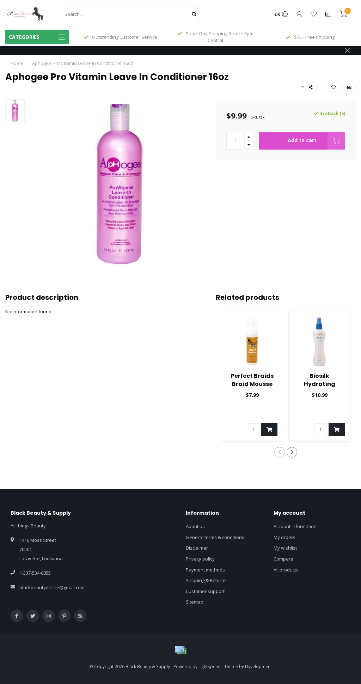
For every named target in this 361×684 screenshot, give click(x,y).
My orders (284, 537)
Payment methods (205, 570)
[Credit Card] (180, 650)
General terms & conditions (215, 537)
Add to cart (302, 140)
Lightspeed (209, 666)
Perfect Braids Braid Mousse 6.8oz (252, 384)
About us (195, 526)
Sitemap (194, 602)
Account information (295, 526)
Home (17, 63)
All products (286, 570)
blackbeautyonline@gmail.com (52, 587)
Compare (283, 559)
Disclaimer (197, 548)
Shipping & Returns (206, 580)
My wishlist (285, 548)
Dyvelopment (258, 666)
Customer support (205, 591)
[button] (279, 452)
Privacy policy (200, 559)
